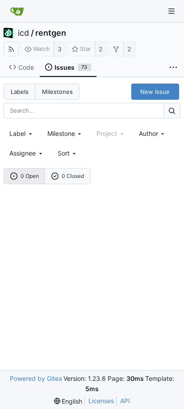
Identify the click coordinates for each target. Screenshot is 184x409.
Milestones (57, 91)
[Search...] (171, 110)
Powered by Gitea (36, 378)
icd (23, 33)
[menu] (68, 153)
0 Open (30, 176)
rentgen (50, 33)
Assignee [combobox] (22, 153)
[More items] (173, 67)
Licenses (101, 401)
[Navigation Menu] (171, 11)
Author (148, 133)
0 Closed (73, 176)
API (125, 401)
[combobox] (21, 133)
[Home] (16, 11)
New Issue (155, 91)
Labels (20, 91)
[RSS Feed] (11, 49)
